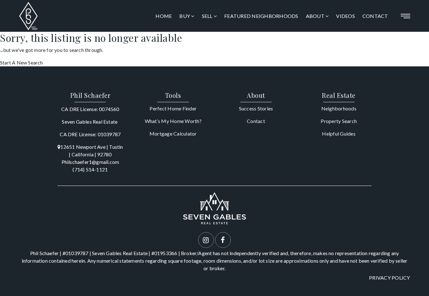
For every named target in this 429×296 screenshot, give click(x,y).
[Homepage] (28, 16)
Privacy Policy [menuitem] (389, 278)
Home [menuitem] (163, 16)
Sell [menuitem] (208, 16)
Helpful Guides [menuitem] (339, 134)
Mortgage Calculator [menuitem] (173, 134)
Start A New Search (21, 62)
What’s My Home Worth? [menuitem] (173, 121)
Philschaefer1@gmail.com (90, 162)
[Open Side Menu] (405, 16)
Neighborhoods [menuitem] (338, 108)
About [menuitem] (316, 16)
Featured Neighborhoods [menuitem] (261, 16)
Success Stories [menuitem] (256, 108)
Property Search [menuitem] (339, 121)
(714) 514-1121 (90, 169)
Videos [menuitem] (345, 16)
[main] (214, 49)
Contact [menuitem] (375, 16)
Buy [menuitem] (185, 16)
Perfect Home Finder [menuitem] (173, 108)
